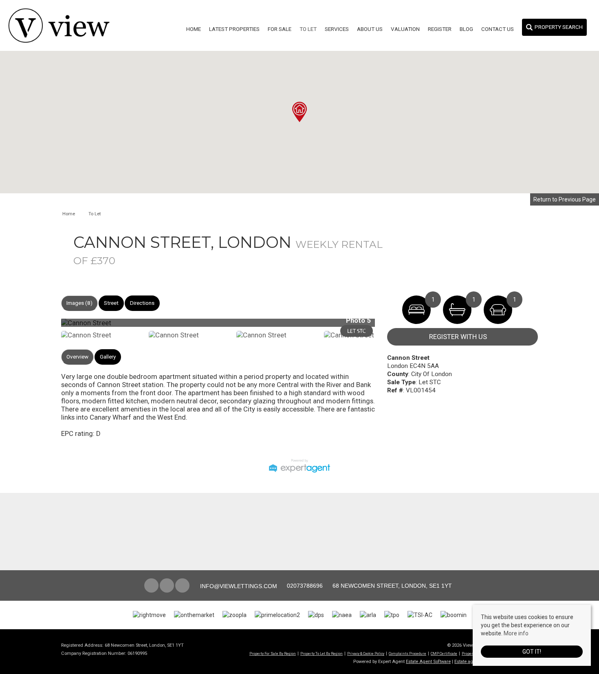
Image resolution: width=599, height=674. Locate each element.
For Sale (279, 29)
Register (439, 29)
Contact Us (497, 29)
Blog (466, 29)
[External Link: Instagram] (167, 586)
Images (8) (79, 303)
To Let (308, 29)
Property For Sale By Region (272, 654)
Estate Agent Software (428, 661)
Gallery (108, 357)
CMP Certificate (444, 654)
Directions (142, 303)
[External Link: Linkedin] (183, 586)
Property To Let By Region (321, 654)
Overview (77, 357)
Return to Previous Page (564, 199)
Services (337, 29)
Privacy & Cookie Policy (365, 654)
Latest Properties (234, 29)
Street (111, 303)
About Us (370, 29)
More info (516, 633)
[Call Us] (286, 585)
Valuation (405, 29)
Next (390, 326)
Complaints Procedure (407, 654)
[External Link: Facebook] (152, 586)
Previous (48, 326)
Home (193, 29)
